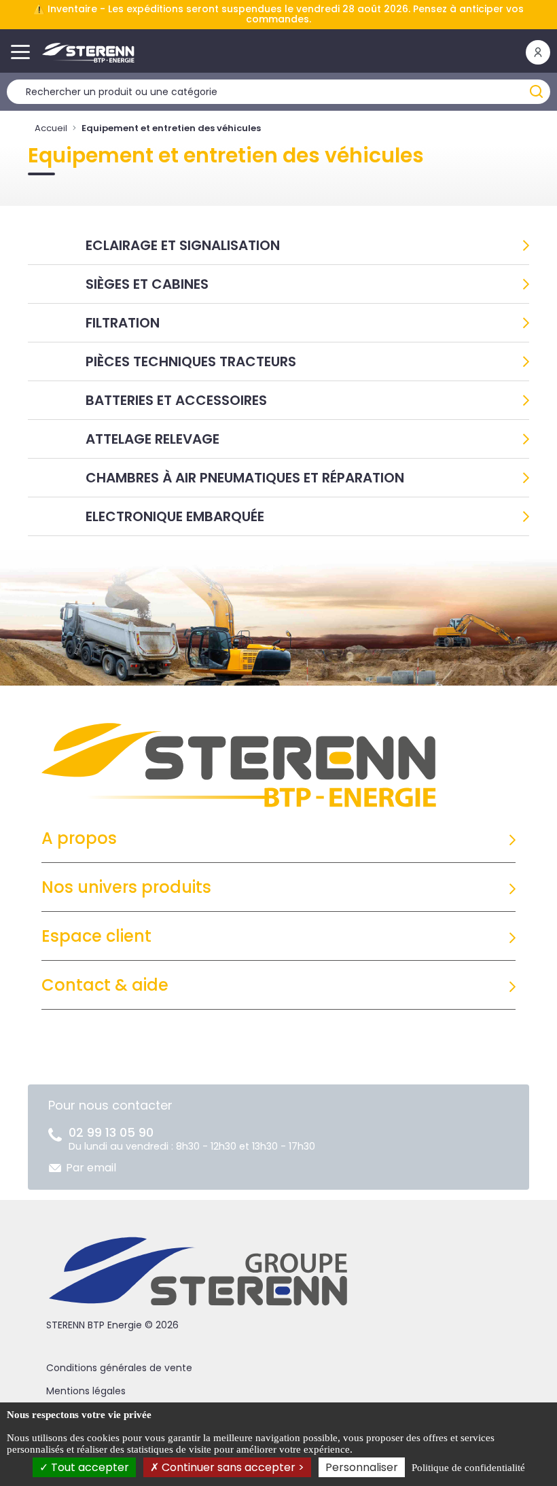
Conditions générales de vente (119, 1368)
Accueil (51, 128)
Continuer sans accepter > (231, 1467)
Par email (91, 1167)
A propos (79, 838)
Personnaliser (361, 1467)
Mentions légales (86, 1391)
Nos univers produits (126, 887)
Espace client (96, 936)
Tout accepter (88, 1467)
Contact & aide (104, 985)
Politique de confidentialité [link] (468, 1467)
